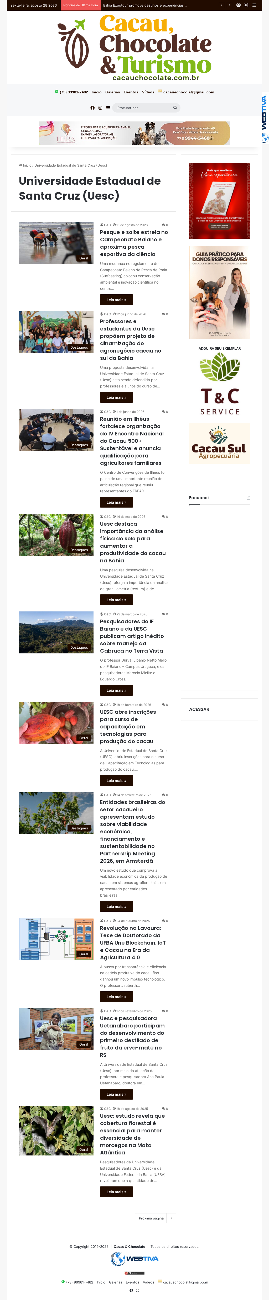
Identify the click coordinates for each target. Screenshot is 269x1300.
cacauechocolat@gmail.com (188, 92)
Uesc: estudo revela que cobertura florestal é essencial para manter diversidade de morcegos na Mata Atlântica (132, 1134)
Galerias (112, 92)
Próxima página (151, 1218)
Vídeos (148, 92)
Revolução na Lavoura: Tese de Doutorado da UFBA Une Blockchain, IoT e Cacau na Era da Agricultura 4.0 (133, 942)
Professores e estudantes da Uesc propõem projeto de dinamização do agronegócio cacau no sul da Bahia (130, 340)
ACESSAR (199, 709)
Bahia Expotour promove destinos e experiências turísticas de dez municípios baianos (173, 5)
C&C (107, 225)
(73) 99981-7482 (73, 92)
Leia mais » (116, 299)
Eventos (131, 92)
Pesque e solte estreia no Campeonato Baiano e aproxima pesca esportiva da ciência (134, 243)
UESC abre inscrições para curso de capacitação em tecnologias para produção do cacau (128, 726)
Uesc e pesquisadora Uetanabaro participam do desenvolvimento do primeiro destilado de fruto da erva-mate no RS (132, 1037)
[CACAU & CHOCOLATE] (135, 47)
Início (97, 92)
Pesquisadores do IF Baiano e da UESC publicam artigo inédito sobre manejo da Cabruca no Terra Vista (132, 636)
